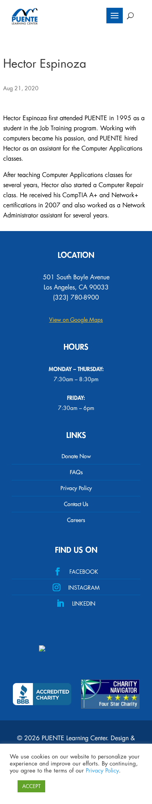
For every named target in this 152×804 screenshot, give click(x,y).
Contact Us (76, 504)
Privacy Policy (76, 488)
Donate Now (76, 456)
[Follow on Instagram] (76, 587)
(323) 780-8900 (76, 297)
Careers (76, 520)
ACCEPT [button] (31, 786)
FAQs (76, 472)
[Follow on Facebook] (76, 571)
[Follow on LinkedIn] (76, 603)
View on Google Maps (76, 319)
